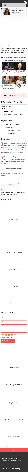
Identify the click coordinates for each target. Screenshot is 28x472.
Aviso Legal (4, 458)
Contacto (19, 460)
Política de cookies (12, 458)
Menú (3, 462)
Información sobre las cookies (9, 460)
